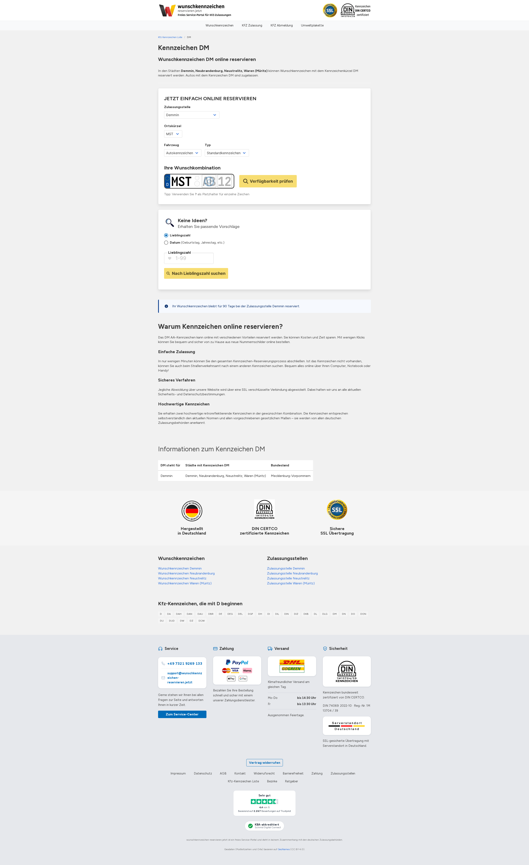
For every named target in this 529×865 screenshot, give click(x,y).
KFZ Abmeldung (281, 25)
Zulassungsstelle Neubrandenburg (292, 573)
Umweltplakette (312, 25)
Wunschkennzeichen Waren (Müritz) (185, 583)
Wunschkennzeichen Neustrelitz (182, 578)
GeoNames (284, 849)
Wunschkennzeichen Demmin (180, 568)
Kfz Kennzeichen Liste (170, 37)
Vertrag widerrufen (264, 763)
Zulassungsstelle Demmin (286, 568)
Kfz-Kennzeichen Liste (243, 781)
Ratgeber (291, 781)
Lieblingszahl (179, 252)
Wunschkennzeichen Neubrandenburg (186, 573)
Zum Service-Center (182, 714)
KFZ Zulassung (252, 25)
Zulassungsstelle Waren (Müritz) (291, 583)
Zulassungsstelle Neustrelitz (288, 578)
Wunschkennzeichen (220, 25)
